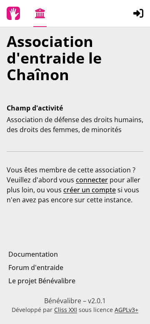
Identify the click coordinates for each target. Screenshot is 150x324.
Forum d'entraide (35, 267)
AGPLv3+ (126, 310)
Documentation (33, 254)
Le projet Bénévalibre (41, 280)
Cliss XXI (65, 310)
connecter (92, 179)
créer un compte (89, 189)
